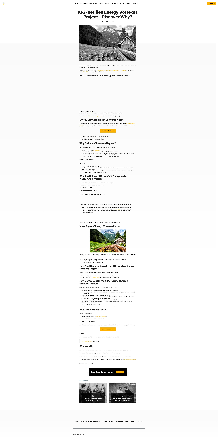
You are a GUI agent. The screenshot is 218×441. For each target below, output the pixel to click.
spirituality (124, 70)
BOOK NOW (120, 371)
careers (100, 70)
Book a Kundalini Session (108, 130)
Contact (135, 3)
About (128, 3)
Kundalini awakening (88, 71)
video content (118, 209)
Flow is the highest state (86, 341)
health (107, 70)
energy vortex (96, 277)
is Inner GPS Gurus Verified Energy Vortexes (92, 116)
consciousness (96, 150)
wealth (103, 70)
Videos (122, 3)
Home (76, 3)
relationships (116, 70)
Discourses (115, 3)
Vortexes (93, 113)
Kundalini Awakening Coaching (89, 3)
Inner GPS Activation (101, 316)
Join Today (211, 3)
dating (110, 70)
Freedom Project (104, 3)
